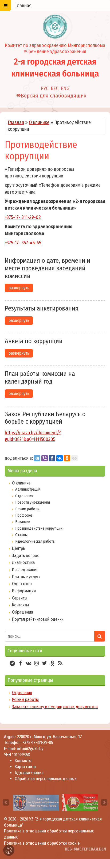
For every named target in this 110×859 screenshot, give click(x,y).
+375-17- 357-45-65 (23, 243)
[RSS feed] (60, 663)
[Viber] (44, 458)
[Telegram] (37, 458)
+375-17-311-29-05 (37, 742)
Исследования (25, 569)
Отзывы (21, 534)
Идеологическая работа (34, 541)
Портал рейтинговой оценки (38, 619)
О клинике (39, 122)
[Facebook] (52, 458)
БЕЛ (54, 88)
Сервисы (19, 598)
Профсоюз (24, 515)
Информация (24, 590)
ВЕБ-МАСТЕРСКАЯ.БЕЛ (85, 849)
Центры (19, 548)
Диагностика (23, 562)
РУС (44, 88)
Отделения (24, 496)
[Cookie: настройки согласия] (8, 850)
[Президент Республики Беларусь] (86, 802)
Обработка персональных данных (45, 778)
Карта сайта (25, 766)
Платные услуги (26, 576)
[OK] (67, 458)
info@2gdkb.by (30, 748)
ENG (65, 88)
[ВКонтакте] (59, 458)
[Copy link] (74, 458)
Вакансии (22, 521)
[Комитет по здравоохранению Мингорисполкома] (36, 802)
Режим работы (27, 509)
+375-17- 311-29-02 (23, 217)
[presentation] (6, 802)
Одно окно (22, 583)
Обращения (22, 612)
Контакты (20, 604)
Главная (16, 122)
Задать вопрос (25, 555)
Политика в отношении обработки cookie (42, 843)
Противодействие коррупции (38, 528)
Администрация (28, 489)
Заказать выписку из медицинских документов (55, 706)
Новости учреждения (32, 502)
